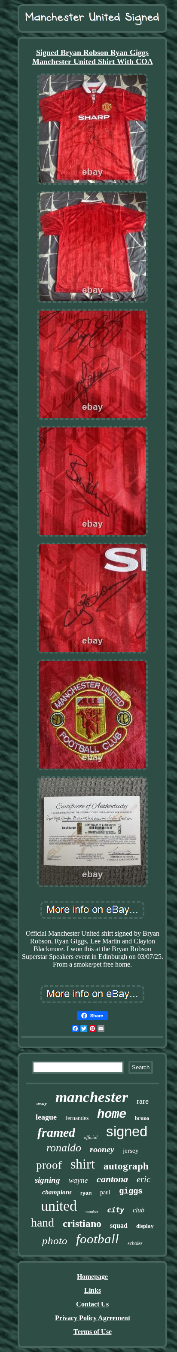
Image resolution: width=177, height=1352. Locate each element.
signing (47, 1179)
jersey (131, 1150)
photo (54, 1240)
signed (126, 1131)
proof (49, 1165)
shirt (82, 1164)
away (42, 1103)
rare (143, 1101)
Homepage (92, 1276)
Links (92, 1290)
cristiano (82, 1223)
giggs (131, 1191)
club (138, 1210)
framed (56, 1132)
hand (42, 1222)
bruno (142, 1118)
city (115, 1210)
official (91, 1137)
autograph (126, 1166)
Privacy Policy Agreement (92, 1317)
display (145, 1226)
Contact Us (92, 1304)
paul (105, 1192)
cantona (112, 1179)
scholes (135, 1243)
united (59, 1206)
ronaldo (63, 1147)
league (46, 1117)
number (91, 1211)
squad (119, 1225)
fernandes (76, 1118)
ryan (86, 1193)
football (97, 1238)
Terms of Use (92, 1331)
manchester (91, 1097)
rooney (102, 1149)
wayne (78, 1180)
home (111, 1115)
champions (57, 1192)
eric (143, 1179)
